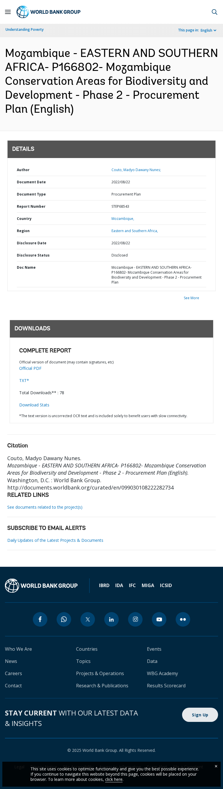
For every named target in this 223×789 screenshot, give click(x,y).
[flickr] (183, 619)
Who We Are (18, 649)
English (206, 30)
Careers (13, 673)
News (11, 661)
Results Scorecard (166, 685)
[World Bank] (41, 585)
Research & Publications (102, 685)
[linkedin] (111, 619)
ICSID (166, 585)
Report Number (31, 206)
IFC (132, 585)
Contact (13, 685)
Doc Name (26, 267)
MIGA (148, 585)
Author (23, 169)
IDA (119, 585)
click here (114, 779)
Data (152, 661)
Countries (87, 649)
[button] (214, 11)
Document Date (31, 182)
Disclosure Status (33, 255)
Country (24, 218)
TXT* (24, 380)
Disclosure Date (31, 243)
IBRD (104, 585)
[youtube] (159, 619)
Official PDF (30, 368)
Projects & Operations (100, 673)
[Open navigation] (8, 12)
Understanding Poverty (25, 29)
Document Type (31, 194)
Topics (83, 661)
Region (23, 230)
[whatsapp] (64, 619)
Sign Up (200, 715)
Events (154, 649)
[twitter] (87, 619)
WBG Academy (162, 673)
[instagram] (135, 619)
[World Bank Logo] (48, 12)
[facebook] (40, 619)
